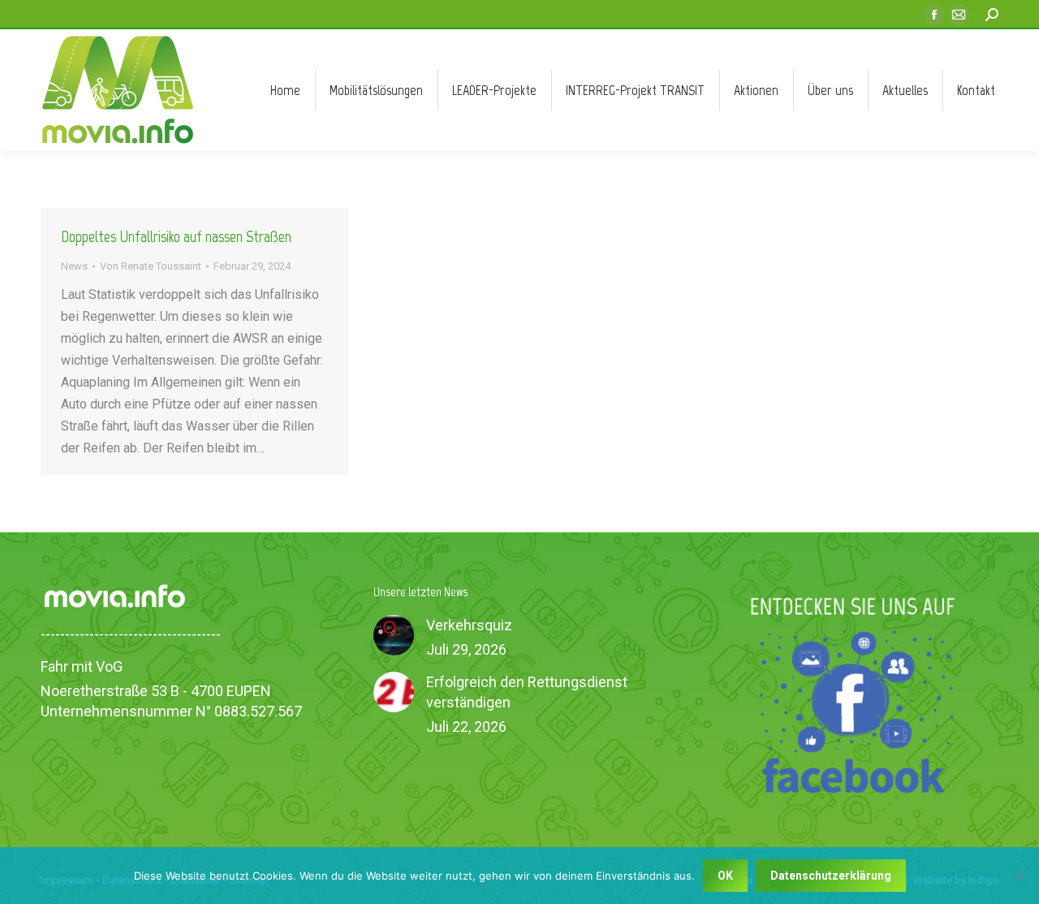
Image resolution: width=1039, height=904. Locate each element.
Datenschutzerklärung (830, 875)
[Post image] (393, 635)
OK (725, 875)
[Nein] (1019, 875)
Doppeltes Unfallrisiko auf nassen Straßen (176, 236)
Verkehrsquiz (469, 625)
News (74, 266)
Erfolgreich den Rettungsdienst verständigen (526, 692)
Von (150, 266)
